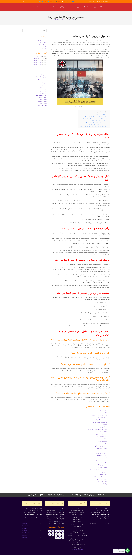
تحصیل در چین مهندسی (101, 458)
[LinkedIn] (67, 1)
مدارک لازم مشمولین (42, 101)
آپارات (53, 509)
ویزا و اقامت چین (103, 484)
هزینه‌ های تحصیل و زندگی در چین (99, 420)
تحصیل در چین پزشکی (102, 443)
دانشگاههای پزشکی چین (101, 432)
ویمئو (50, 509)
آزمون (45, 73)
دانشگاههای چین (103, 427)
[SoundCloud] (45, 1)
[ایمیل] (39, 1)
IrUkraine (24, 535)
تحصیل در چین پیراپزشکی (101, 455)
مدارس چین (104, 472)
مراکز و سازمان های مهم (41, 105)
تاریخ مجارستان (43, 42)
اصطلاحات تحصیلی (42, 79)
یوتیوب (57, 509)
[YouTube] (64, 1)
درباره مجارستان (43, 91)
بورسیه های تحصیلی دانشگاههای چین (99, 477)
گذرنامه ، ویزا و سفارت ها (41, 95)
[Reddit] (51, 1)
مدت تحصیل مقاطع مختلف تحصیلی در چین (97, 469)
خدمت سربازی (43, 87)
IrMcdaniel (24, 530)
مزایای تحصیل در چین (102, 479)
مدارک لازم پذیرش (42, 97)
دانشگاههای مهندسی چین (101, 434)
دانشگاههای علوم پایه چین (101, 436)
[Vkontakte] (42, 1)
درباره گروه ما (44, 89)
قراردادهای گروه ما (43, 93)
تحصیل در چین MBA (102, 465)
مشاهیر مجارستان (43, 44)
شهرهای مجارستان (43, 46)
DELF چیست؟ (39, 56)
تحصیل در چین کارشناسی (101, 460)
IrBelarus (24, 538)
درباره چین (104, 413)
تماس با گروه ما (43, 83)
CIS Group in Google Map (77, 550)
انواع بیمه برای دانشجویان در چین (100, 422)
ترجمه (45, 81)
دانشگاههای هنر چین (102, 441)
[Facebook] (73, 1)
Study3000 (24, 523)
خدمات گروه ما (43, 85)
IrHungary (24, 528)
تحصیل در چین (103, 410)
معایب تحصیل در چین (102, 481)
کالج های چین (104, 424)
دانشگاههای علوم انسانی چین (100, 439)
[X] (70, 1)
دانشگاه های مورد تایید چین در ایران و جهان (97, 429)
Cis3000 (24, 521)
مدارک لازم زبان (43, 99)
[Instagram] (62, 1)
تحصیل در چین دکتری (102, 462)
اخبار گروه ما (44, 75)
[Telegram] (53, 1)
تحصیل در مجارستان (37, 60)
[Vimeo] (48, 1)
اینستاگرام (62, 510)
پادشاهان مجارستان (42, 40)
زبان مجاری (44, 48)
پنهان (93, 112)
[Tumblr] (56, 1)
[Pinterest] (59, 1)
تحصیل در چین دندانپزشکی (101, 446)
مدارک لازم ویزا (43, 103)
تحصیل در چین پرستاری (102, 451)
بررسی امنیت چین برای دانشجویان (99, 415)
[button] (92, 7)
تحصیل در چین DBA (102, 467)
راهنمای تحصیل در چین (102, 417)
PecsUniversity (26, 533)
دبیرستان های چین (103, 474)
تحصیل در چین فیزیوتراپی (101, 453)
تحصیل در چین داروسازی (101, 448)
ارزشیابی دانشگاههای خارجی (40, 77)
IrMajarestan (25, 526)
